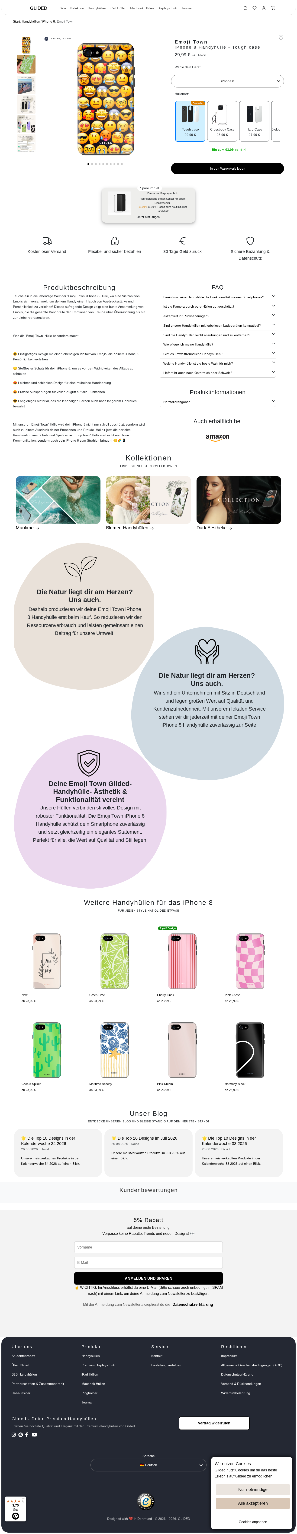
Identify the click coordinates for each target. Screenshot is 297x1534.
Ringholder (89, 1393)
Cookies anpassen (253, 1522)
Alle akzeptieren (253, 1503)
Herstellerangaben (176, 402)
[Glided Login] (264, 9)
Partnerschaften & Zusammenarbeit (38, 1384)
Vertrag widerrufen (214, 1423)
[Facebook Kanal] (28, 1435)
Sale (63, 8)
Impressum (229, 1356)
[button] (88, 164)
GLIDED (38, 8)
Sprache (148, 1456)
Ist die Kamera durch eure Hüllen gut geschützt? (198, 306)
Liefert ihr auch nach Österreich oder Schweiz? (197, 373)
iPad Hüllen (118, 8)
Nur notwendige (253, 1489)
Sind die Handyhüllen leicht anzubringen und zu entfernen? (206, 335)
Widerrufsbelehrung (235, 1393)
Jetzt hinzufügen (148, 217)
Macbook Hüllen (142, 8)
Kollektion (77, 8)
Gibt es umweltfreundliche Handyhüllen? (193, 354)
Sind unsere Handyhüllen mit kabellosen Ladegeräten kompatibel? (212, 325)
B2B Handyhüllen (24, 1374)
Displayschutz (168, 8)
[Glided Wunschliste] (245, 9)
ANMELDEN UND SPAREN (148, 1278)
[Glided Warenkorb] (273, 9)
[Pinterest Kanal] (21, 1435)
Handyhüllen (97, 8)
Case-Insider (21, 1393)
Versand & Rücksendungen (241, 1384)
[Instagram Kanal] (14, 1435)
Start (16, 21)
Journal (186, 8)
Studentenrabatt (23, 1356)
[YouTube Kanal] (35, 1435)
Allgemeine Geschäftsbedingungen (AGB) (251, 1365)
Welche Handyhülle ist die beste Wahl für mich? (198, 363)
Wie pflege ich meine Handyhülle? (188, 344)
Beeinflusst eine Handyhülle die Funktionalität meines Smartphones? (213, 297)
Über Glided (20, 1365)
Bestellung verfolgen (166, 1365)
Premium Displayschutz (98, 1365)
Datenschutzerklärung (192, 1304)
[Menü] (23, 1499)
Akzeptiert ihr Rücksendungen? (186, 316)
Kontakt (156, 1356)
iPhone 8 (48, 21)
